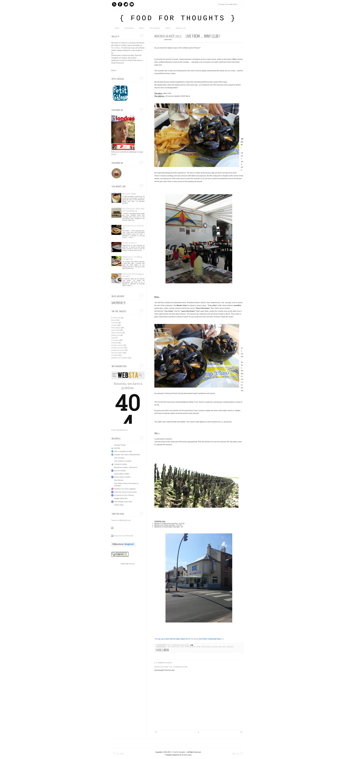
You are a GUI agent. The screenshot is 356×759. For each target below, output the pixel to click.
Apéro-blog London (121, 474)
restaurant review (210, 647)
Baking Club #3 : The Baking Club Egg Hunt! (132, 258)
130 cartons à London (122, 461)
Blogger (132, 564)
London (114, 325)
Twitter (126, 4)
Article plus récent (156, 732)
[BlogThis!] (159, 650)
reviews (222, 647)
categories (129, 28)
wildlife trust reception (119, 358)
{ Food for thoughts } (178, 18)
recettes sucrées (117, 348)
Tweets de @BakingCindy (121, 520)
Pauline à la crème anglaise (125, 489)
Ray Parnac (118, 480)
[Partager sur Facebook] (165, 650)
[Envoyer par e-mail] (157, 650)
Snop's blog (118, 505)
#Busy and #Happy (129, 194)
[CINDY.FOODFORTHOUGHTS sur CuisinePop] (120, 556)
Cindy (169, 645)
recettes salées (117, 345)
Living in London (120, 464)
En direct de (173, 647)
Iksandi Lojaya (187, 755)
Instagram (131, 4)
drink (113, 338)
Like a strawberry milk (123, 451)
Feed (114, 4)
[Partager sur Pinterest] (167, 650)
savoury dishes (117, 353)
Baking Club (181, 28)
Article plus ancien (241, 732)
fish (182, 647)
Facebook (120, 4)
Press (167, 28)
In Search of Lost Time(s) (124, 495)
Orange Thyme (120, 445)
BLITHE (117, 448)
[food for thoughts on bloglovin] (123, 545)
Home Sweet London (122, 477)
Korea (113, 320)
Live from (196, 647)
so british (114, 355)
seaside (230, 647)
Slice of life (115, 330)
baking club (115, 335)
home (117, 28)
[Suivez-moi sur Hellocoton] (122, 536)
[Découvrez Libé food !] (112, 528)
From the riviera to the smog (125, 492)
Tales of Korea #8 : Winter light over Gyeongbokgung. (133, 210)
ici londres (115, 340)
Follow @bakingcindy (119, 430)
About (141, 28)
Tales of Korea (116, 333)
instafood (114, 343)
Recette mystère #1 (129, 243)
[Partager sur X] (162, 650)
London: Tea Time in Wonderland (127, 455)
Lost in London (120, 471)
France (188, 647)
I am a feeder (119, 458)
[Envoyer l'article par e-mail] (191, 645)
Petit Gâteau (155, 28)
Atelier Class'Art (120, 498)
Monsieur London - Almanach (125, 467)
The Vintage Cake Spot (123, 502)
